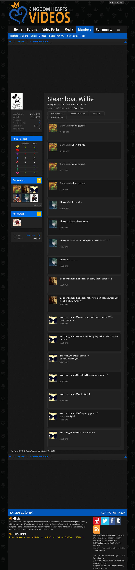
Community (104, 29)
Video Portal (51, 29)
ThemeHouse (99, 550)
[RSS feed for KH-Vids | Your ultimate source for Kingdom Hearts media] (96, 529)
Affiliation (80, 537)
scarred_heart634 (69, 317)
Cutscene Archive (22, 537)
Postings (97, 113)
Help (121, 512)
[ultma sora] (34, 198)
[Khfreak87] (17, 198)
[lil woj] (25, 198)
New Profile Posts (76, 35)
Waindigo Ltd (98, 558)
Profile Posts (57, 113)
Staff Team (69, 537)
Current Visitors (38, 35)
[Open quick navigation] (125, 42)
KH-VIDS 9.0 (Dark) (21, 512)
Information (57, 117)
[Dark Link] (17, 189)
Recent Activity (78, 113)
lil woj (63, 202)
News (11, 537)
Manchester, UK (33, 235)
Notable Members (19, 35)
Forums (32, 29)
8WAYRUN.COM (48, 451)
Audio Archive (37, 537)
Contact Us (109, 512)
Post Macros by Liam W (107, 539)
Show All (37, 205)
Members (84, 29)
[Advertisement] (67, 69)
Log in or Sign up (116, 2)
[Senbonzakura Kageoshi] (25, 189)
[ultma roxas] (17, 222)
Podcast (60, 537)
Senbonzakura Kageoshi (73, 278)
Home (18, 29)
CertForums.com (100, 568)
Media (69, 29)
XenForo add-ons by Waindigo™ (106, 555)
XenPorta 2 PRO (17, 451)
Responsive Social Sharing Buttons (107, 565)
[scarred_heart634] (34, 189)
